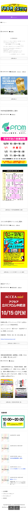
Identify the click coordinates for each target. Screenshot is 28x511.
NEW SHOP (13, 71)
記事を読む (13, 58)
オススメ (19, 71)
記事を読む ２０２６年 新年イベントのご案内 (14, 272)
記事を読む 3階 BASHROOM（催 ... (14, 402)
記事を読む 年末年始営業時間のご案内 (14, 209)
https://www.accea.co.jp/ (8, 339)
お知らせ (24, 71)
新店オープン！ (5, 284)
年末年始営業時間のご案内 (9, 111)
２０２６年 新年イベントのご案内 (11, 221)
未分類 (12, 31)
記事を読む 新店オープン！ (14, 343)
